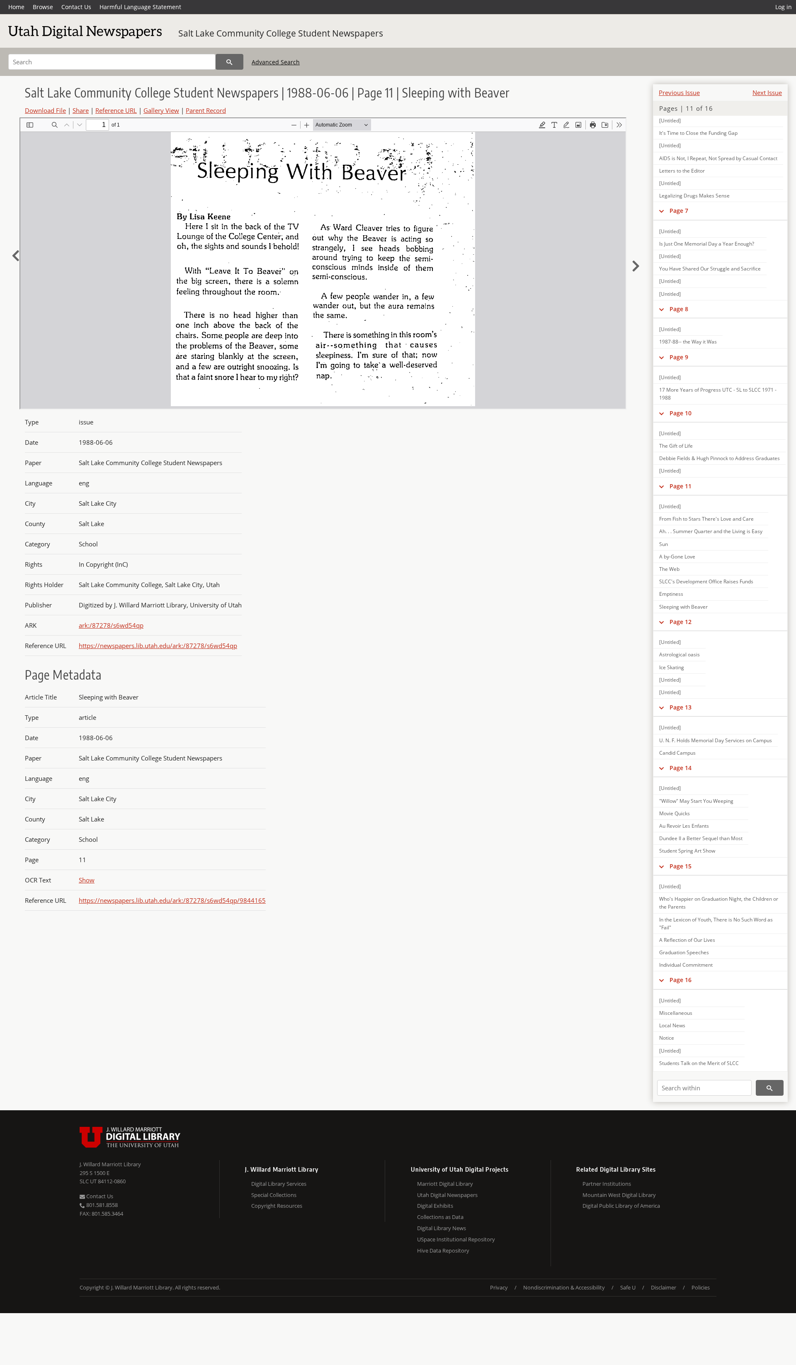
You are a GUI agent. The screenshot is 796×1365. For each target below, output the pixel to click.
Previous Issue (679, 92)
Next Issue (767, 92)
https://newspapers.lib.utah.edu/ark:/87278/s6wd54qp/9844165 (172, 900)
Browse (43, 7)
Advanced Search (276, 62)
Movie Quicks (674, 813)
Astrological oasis (679, 654)
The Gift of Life (676, 445)
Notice (666, 1037)
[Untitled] (670, 120)
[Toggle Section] (661, 210)
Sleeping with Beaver (683, 606)
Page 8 (679, 309)
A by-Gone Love (677, 556)
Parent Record (206, 110)
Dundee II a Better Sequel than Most (701, 838)
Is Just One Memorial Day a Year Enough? (706, 243)
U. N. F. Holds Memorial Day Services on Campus (715, 740)
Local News (672, 1025)
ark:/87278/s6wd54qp (111, 625)
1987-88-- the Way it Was (688, 341)
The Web (669, 569)
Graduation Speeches (684, 952)
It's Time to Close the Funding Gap (698, 132)
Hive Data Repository (443, 1250)
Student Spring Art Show (687, 850)
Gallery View (161, 110)
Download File (45, 110)
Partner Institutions (606, 1183)
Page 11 (681, 486)
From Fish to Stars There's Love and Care (706, 518)
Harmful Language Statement (140, 7)
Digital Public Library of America (621, 1205)
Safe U (628, 1287)
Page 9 (679, 357)
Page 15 (681, 866)
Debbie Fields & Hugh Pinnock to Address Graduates (719, 458)
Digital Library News (441, 1228)
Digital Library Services (278, 1183)
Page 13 (681, 707)
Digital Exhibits (435, 1205)
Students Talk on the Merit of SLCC (699, 1063)
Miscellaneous (675, 1012)
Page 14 (681, 768)
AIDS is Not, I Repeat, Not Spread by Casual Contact (718, 158)
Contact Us (76, 7)
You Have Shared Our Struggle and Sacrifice (710, 268)
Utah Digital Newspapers (447, 1195)
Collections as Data (440, 1217)
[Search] (229, 62)
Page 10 (681, 413)
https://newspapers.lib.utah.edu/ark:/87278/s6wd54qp (158, 645)
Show (87, 880)
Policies (701, 1287)
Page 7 (679, 210)
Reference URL (116, 110)
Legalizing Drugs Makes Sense (694, 195)
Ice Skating (671, 667)
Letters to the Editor (682, 170)
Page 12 (681, 622)
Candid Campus (677, 752)
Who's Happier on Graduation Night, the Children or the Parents (718, 902)
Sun (663, 544)
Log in (783, 7)
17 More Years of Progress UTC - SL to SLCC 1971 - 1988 (718, 393)
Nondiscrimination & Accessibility (564, 1287)
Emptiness (671, 593)
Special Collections (273, 1195)
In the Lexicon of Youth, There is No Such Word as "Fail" (716, 923)
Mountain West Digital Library (619, 1195)
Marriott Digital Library (445, 1183)
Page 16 (681, 980)
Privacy (499, 1287)
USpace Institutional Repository (456, 1239)
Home (16, 7)
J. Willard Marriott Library (110, 1164)
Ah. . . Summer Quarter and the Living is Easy (710, 531)
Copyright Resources (276, 1205)
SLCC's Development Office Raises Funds (706, 581)
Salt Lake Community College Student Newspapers (280, 33)
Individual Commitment (686, 964)
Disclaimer (663, 1287)
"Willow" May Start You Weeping (696, 800)
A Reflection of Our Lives (687, 939)
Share (81, 110)
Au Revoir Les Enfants (684, 825)
